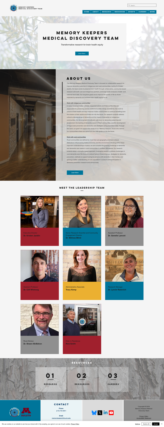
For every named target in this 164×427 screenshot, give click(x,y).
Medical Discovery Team (31, 9)
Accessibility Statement (144, 418)
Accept (156, 424)
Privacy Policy (75, 424)
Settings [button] (137, 424)
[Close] (162, 423)
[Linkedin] (105, 412)
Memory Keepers (26, 7)
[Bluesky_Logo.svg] (94, 412)
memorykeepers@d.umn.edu (61, 418)
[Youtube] (111, 412)
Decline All (146, 424)
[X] (99, 412)
